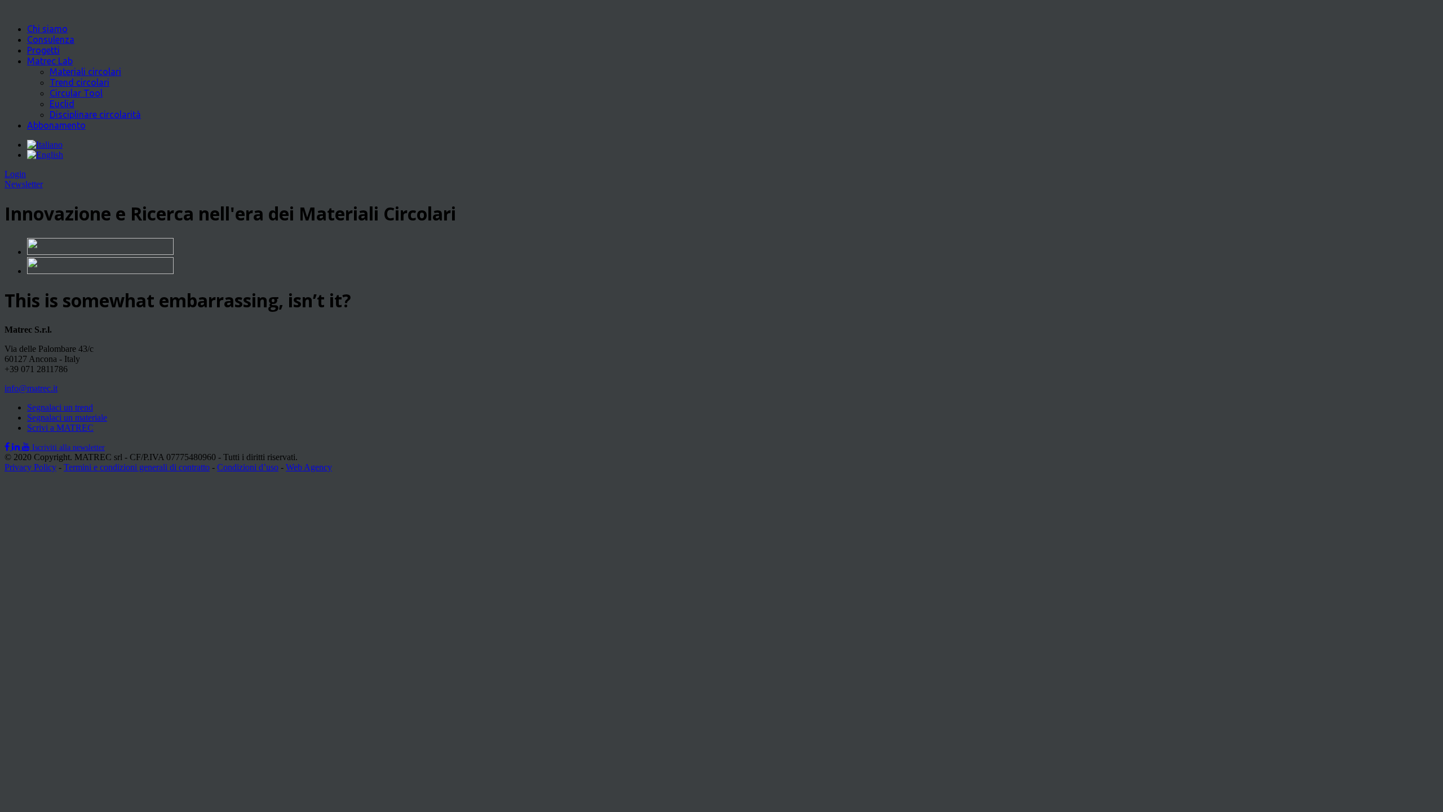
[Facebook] (8, 447)
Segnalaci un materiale (67, 417)
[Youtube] (27, 447)
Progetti (43, 50)
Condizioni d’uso (247, 467)
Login (15, 174)
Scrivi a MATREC (60, 428)
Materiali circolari (85, 72)
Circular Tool (76, 93)
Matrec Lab (50, 61)
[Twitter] (17, 447)
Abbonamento (56, 125)
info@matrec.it (31, 388)
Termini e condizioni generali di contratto (137, 467)
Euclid (62, 104)
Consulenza (50, 39)
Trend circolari (79, 82)
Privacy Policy (30, 467)
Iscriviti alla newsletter (68, 447)
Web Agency (309, 467)
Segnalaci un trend (60, 407)
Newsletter (24, 184)
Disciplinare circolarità (95, 114)
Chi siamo (47, 29)
